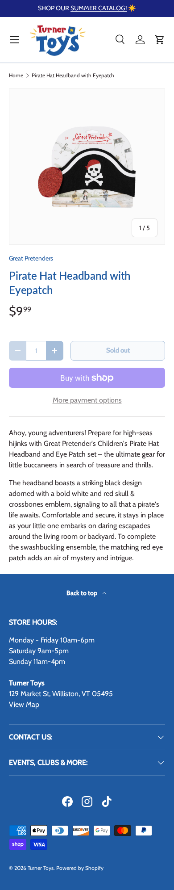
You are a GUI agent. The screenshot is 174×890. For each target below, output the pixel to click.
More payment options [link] (87, 400)
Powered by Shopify (80, 868)
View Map (24, 704)
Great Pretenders (31, 258)
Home (16, 75)
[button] (160, 40)
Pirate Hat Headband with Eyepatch (73, 75)
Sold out (118, 350)
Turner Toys (41, 868)
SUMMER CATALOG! (98, 8)
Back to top (82, 593)
